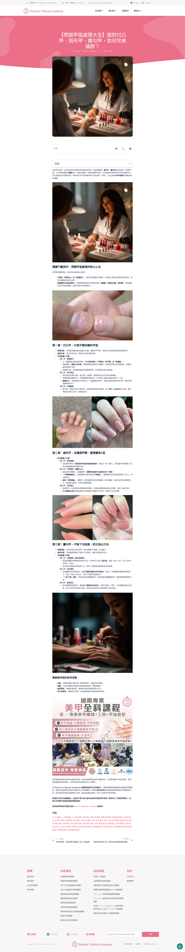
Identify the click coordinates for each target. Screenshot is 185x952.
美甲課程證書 (62, 830)
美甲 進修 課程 (100, 823)
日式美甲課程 (86, 820)
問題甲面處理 (106, 817)
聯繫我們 (125, 11)
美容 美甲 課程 (97, 820)
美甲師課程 (67, 827)
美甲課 (80, 827)
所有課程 (98, 11)
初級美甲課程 (95, 817)
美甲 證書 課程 (88, 823)
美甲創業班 (111, 823)
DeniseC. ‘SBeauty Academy (85, 806)
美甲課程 (87, 827)
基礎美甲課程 (117, 817)
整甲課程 (76, 820)
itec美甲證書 (76, 817)
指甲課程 (68, 820)
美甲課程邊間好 (74, 830)
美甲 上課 (107, 820)
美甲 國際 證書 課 (118, 820)
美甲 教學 (66, 823)
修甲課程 (85, 817)
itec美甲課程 (66, 817)
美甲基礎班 (120, 823)
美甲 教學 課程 (76, 823)
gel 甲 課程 (56, 817)
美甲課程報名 (108, 827)
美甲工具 (58, 827)
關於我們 (112, 11)
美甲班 (74, 827)
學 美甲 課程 (59, 820)
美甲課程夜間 (119, 827)
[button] (180, 946)
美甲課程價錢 (97, 827)
